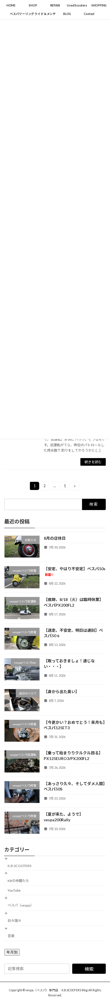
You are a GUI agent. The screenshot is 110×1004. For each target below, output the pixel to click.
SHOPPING (99, 5)
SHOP (33, 5)
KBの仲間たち (18, 881)
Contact (89, 14)
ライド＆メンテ (45, 14)
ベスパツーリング (22, 14)
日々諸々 (14, 920)
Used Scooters (77, 5)
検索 (89, 969)
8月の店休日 (55, 538)
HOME (11, 5)
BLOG (67, 14)
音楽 (11, 936)
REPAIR (55, 5)
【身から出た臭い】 (61, 691)
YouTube (14, 890)
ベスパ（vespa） (21, 905)
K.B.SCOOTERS (19, 866)
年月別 (11, 952)
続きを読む (93, 462)
